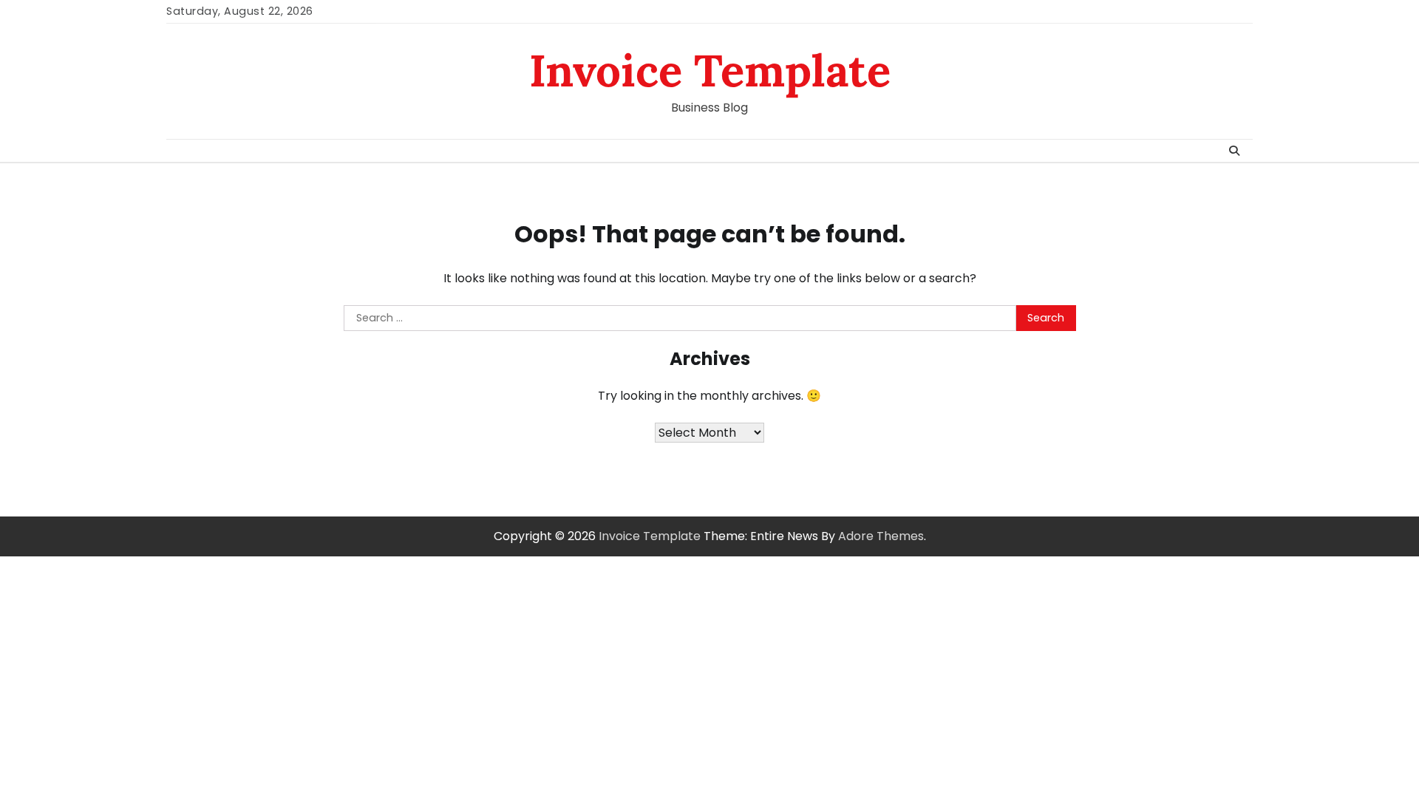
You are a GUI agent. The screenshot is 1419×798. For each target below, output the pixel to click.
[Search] (1234, 151)
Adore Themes (881, 536)
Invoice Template (710, 70)
